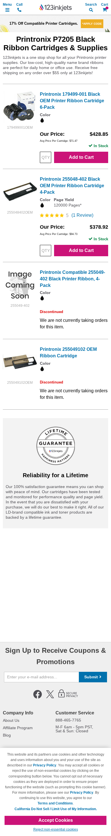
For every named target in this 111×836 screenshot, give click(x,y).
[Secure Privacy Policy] (68, 697)
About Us (11, 720)
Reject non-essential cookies (55, 829)
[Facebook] (37, 697)
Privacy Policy (44, 765)
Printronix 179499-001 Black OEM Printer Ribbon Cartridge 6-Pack (72, 101)
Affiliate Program (18, 727)
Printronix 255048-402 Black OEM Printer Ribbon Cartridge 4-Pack (72, 186)
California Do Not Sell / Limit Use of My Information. (56, 809)
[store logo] (55, 7)
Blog (7, 735)
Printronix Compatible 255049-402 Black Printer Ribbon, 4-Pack (72, 279)
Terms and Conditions (55, 803)
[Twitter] (50, 697)
